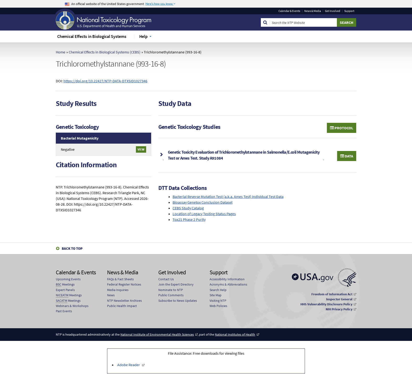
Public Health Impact (122, 306)
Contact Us (166, 279)
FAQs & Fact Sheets (120, 279)
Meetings (65, 284)
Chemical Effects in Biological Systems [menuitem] (91, 36)
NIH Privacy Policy (339, 309)
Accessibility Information (227, 279)
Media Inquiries (118, 290)
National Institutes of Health (235, 334)
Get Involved (332, 11)
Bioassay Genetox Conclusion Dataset (202, 202)
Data (348, 156)
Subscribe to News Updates (177, 300)
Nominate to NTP (170, 290)
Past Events (64, 311)
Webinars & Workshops (72, 306)
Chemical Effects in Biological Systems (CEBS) (104, 52)
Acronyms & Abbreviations (228, 284)
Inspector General (339, 299)
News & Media (312, 11)
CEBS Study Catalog (188, 208)
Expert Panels (65, 290)
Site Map (215, 295)
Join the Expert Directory (176, 284)
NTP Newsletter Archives (124, 300)
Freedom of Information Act (331, 294)
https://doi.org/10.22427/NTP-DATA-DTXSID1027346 (105, 80)
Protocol (343, 127)
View (141, 149)
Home (60, 52)
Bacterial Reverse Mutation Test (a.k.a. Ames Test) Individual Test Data (228, 196)
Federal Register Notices (124, 284)
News (111, 295)
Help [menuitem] (143, 36)
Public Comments (171, 295)
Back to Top (72, 248)
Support (349, 11)
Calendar (289, 11)
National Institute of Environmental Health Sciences (157, 334)
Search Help (218, 290)
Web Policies (218, 306)
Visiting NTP (218, 300)
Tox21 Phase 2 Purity (189, 219)
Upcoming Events (68, 279)
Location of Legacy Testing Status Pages (204, 213)
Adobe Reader (128, 364)
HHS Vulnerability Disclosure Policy (326, 304)
